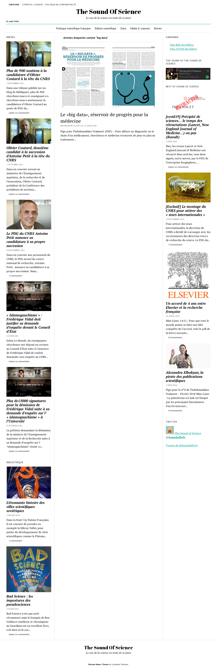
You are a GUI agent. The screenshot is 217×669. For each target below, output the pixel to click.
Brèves (158, 28)
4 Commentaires (175, 410)
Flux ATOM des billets (183, 49)
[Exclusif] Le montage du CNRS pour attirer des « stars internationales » (186, 210)
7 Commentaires (175, 244)
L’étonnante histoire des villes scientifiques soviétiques (25, 507)
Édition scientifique (105, 28)
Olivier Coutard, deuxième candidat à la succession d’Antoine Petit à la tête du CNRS (28, 154)
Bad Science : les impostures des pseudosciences (19, 600)
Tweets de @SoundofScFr (182, 445)
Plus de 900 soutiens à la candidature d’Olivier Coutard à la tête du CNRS (28, 75)
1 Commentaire (15, 275)
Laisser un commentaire (18, 112)
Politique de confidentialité (60, 4)
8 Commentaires (175, 337)
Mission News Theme (98, 664)
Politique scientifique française (73, 28)
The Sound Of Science (108, 11)
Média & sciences (140, 28)
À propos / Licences (32, 4)
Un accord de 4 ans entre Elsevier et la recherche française (186, 307)
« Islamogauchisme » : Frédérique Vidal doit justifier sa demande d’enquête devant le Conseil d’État (28, 323)
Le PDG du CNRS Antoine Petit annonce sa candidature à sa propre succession (27, 239)
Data (123, 28)
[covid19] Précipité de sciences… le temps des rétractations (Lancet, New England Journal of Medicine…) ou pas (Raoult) (187, 127)
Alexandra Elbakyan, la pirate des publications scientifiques (184, 376)
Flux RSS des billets (182, 45)
